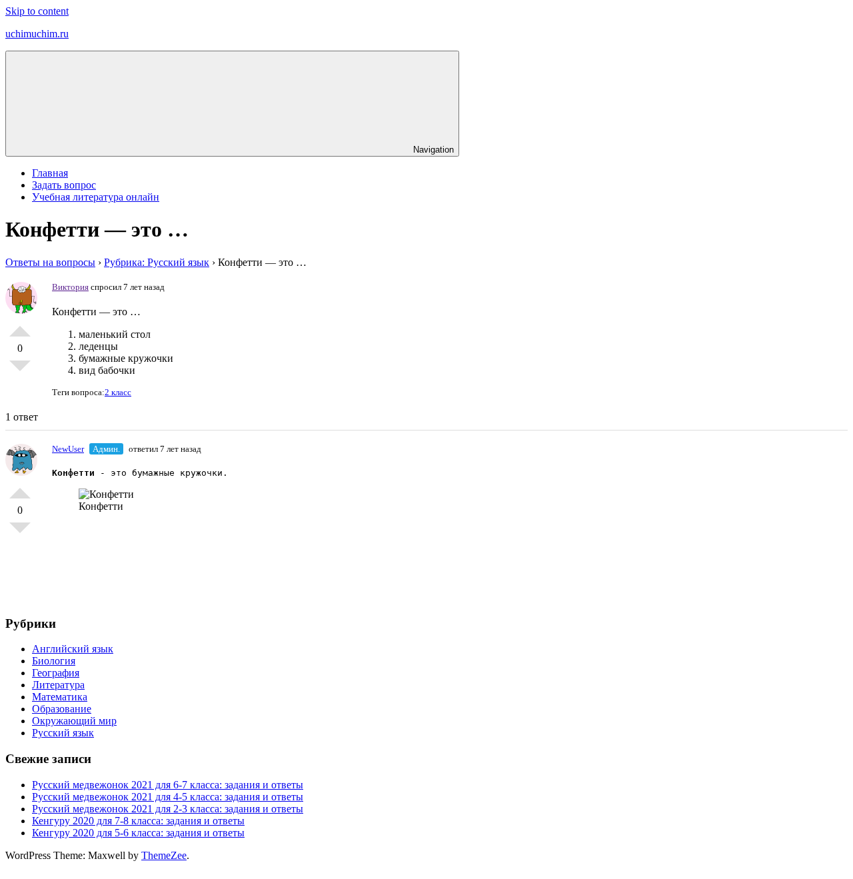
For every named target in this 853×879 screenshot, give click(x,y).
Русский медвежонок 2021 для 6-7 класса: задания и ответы (167, 784)
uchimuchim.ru (37, 33)
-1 (20, 371)
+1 (20, 326)
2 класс (118, 392)
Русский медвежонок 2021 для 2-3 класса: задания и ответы (167, 808)
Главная (50, 173)
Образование (61, 708)
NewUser (68, 449)
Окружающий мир (74, 720)
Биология (53, 660)
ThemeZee (164, 855)
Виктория (70, 287)
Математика (59, 696)
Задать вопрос (64, 185)
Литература (58, 684)
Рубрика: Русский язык (156, 262)
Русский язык (63, 732)
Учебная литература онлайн (95, 197)
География (55, 672)
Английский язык (72, 648)
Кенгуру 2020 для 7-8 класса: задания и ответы (138, 820)
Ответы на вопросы (50, 262)
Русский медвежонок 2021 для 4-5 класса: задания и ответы (167, 796)
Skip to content (37, 11)
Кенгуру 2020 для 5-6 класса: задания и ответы (138, 832)
